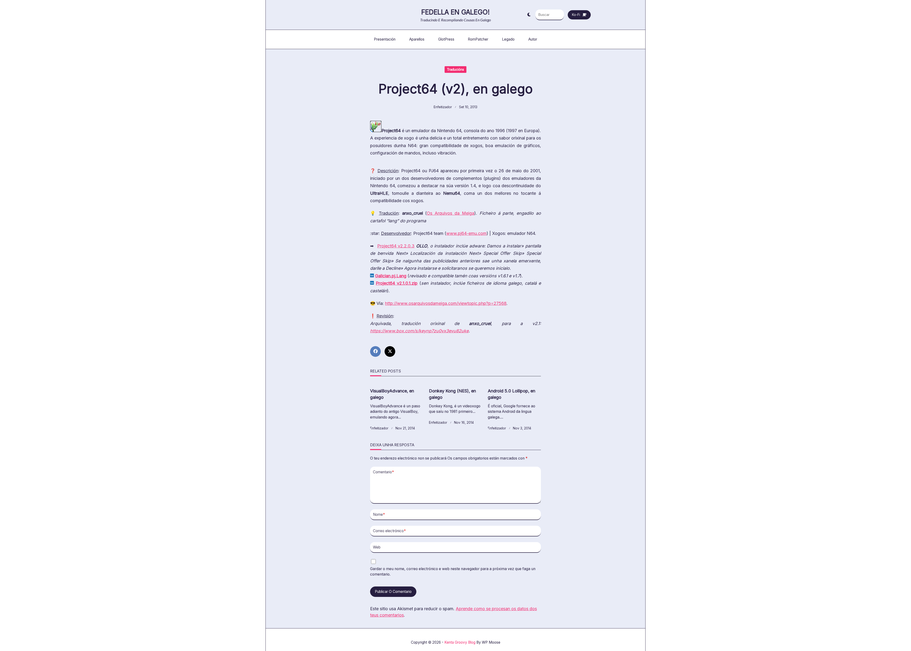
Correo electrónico (389, 531)
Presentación (384, 39)
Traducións (455, 69)
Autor (532, 39)
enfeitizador (443, 107)
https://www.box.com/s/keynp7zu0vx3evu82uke (419, 330)
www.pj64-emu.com (466, 233)
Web (377, 547)
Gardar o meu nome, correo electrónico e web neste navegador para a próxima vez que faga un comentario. (452, 572)
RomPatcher (478, 39)
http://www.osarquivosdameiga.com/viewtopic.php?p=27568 (446, 303)
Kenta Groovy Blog (459, 642)
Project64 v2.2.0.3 (396, 245)
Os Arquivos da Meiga (450, 213)
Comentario (383, 472)
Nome (379, 514)
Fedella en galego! (455, 12)
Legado (508, 39)
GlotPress (446, 39)
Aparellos (416, 39)
